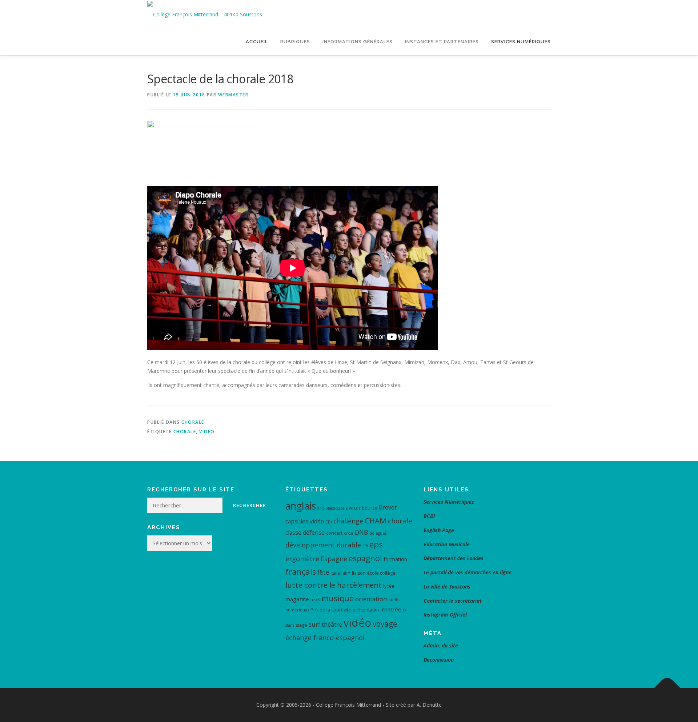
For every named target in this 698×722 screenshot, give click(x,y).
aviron (353, 507)
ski (405, 610)
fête (323, 572)
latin (345, 573)
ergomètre (302, 558)
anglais (300, 505)
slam (289, 625)
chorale (184, 431)
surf (314, 624)
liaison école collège (374, 573)
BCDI (429, 515)
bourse (369, 508)
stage (301, 625)
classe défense (305, 532)
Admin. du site (441, 645)
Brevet (388, 507)
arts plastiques (330, 508)
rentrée (391, 609)
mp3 (315, 600)
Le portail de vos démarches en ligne (468, 572)
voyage (385, 624)
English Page (439, 530)
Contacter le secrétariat (453, 600)
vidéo (207, 431)
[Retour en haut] (667, 688)
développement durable (323, 544)
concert (334, 533)
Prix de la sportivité (330, 610)
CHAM (375, 520)
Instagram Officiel (445, 614)
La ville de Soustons (447, 586)
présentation (367, 610)
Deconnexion (439, 659)
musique (337, 598)
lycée (388, 586)
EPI (365, 546)
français (300, 571)
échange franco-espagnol (325, 637)
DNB (361, 532)
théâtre (332, 624)
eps (376, 544)
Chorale (192, 422)
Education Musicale (447, 544)
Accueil (257, 41)
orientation (371, 599)
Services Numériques (521, 41)
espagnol (365, 558)
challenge (348, 520)
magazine (297, 599)
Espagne (334, 558)
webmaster (233, 95)
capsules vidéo (304, 521)
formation (395, 559)
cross (348, 533)
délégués (377, 533)
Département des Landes (454, 558)
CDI (328, 521)
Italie (335, 573)
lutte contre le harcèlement (333, 585)
